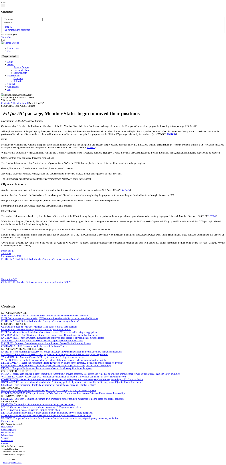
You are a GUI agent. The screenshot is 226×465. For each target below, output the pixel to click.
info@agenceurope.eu (12, 462)
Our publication (21, 70)
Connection (13, 48)
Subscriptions (7, 435)
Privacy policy (7, 427)
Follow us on (7, 421)
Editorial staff (20, 73)
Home (10, 61)
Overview (18, 78)
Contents (5, 103)
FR (8, 50)
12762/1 (91, 147)
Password (8, 22)
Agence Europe (21, 67)
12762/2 (212, 216)
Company (5, 438)
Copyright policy (8, 429)
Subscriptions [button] (13, 75)
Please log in (7, 250)
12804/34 (171, 134)
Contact (11, 84)
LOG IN (8, 27)
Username (9, 19)
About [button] (10, 64)
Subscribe (6, 37)
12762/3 (126, 190)
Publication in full (19, 103)
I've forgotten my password (17, 30)
